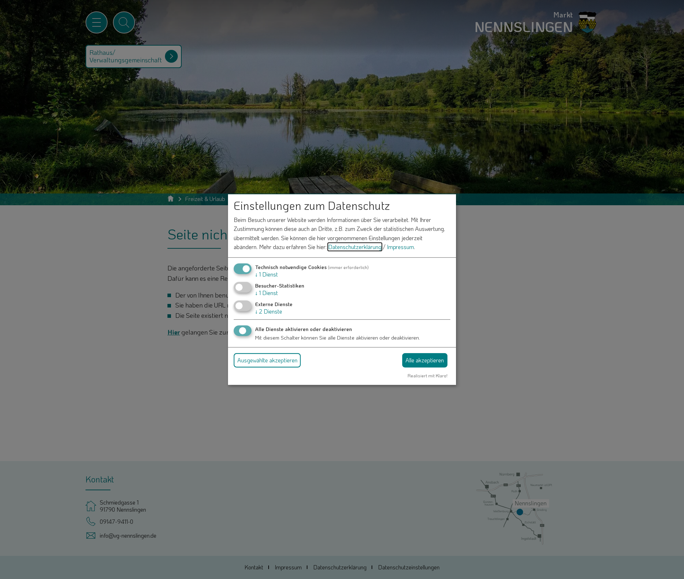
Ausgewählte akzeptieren (267, 360)
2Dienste (268, 311)
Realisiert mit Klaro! (427, 375)
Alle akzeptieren (424, 360)
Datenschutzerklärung (355, 247)
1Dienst (266, 274)
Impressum (400, 247)
